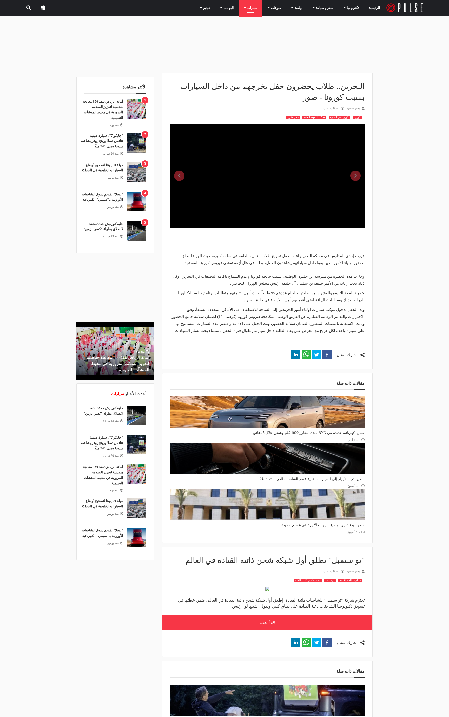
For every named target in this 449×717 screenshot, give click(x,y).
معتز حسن (353, 108)
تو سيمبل (330, 580)
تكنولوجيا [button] (351, 7)
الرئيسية (375, 7)
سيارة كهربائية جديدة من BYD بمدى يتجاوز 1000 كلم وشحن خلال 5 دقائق (309, 433)
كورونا (357, 117)
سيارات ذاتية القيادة (350, 580)
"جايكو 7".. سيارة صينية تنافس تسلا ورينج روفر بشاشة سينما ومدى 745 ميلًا (102, 141)
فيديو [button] (220, 7)
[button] (327, 354)
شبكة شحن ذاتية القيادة (307, 580)
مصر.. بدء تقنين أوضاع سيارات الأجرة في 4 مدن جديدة (323, 525)
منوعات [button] (282, 7)
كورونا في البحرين (339, 117)
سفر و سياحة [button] (326, 7)
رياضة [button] (303, 7)
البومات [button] (240, 7)
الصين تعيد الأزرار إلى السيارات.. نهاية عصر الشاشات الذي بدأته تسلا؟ (312, 479)
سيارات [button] (261, 7)
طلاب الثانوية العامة (314, 117)
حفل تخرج (293, 117)
